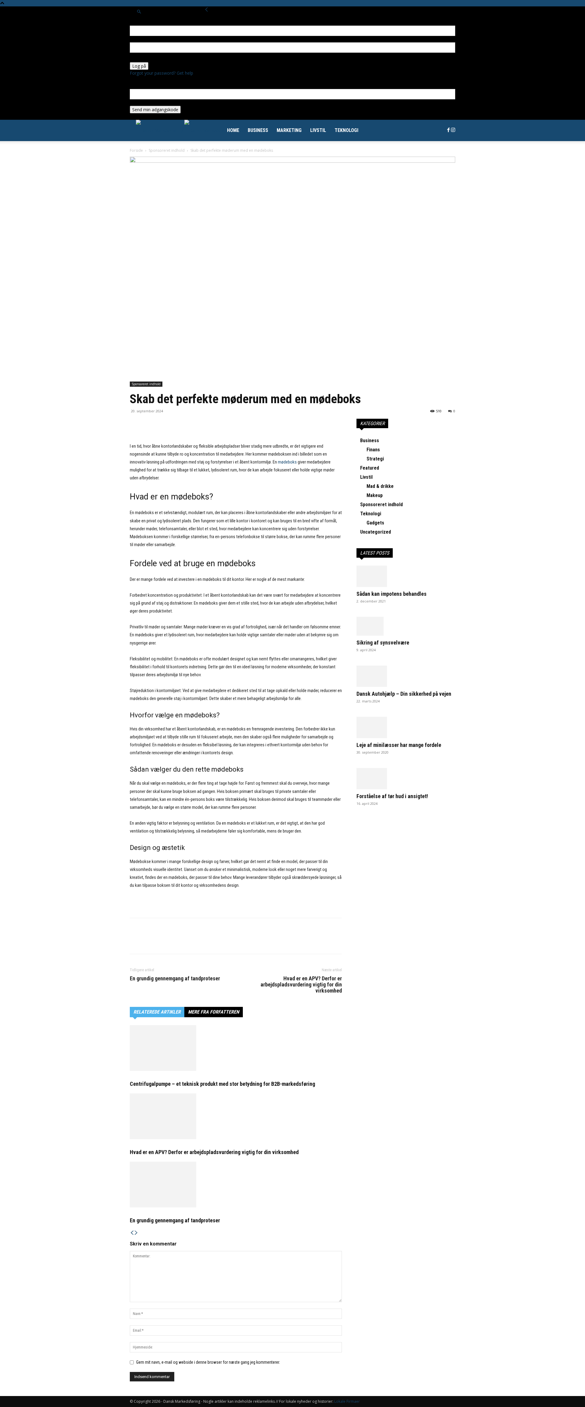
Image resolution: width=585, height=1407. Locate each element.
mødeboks (287, 462)
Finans (373, 450)
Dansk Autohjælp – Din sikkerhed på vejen (403, 694)
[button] (139, 12)
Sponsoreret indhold (167, 150)
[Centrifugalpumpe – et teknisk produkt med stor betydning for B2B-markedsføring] (236, 1048)
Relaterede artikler (157, 1012)
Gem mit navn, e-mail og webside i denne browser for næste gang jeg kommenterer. (208, 1362)
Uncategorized (375, 532)
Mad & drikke (380, 486)
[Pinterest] (164, 425)
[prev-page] (132, 1233)
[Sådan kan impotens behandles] (405, 576)
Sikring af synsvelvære (382, 642)
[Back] (206, 9)
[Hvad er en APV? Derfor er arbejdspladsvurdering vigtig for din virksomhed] (236, 1116)
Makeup (375, 495)
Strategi (375, 459)
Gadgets (375, 523)
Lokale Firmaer (347, 1401)
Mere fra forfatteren (213, 1012)
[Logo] (160, 130)
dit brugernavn (144, 39)
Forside (136, 150)
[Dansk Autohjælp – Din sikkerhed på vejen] (405, 676)
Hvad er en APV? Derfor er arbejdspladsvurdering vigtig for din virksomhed (301, 984)
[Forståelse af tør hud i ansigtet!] (405, 778)
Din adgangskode (147, 59)
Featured (369, 468)
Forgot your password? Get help (161, 73)
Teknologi (346, 130)
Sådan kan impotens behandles (391, 594)
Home (233, 130)
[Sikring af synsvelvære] (405, 626)
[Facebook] (449, 130)
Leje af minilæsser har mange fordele (398, 745)
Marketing (289, 130)
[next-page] (136, 1233)
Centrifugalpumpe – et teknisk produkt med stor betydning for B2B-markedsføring (222, 1084)
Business (258, 130)
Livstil (318, 130)
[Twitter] (150, 425)
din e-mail (139, 102)
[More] (178, 425)
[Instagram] (453, 130)
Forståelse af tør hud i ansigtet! (392, 796)
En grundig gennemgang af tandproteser (175, 978)
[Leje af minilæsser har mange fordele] (405, 727)
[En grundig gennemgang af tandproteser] (236, 1184)
